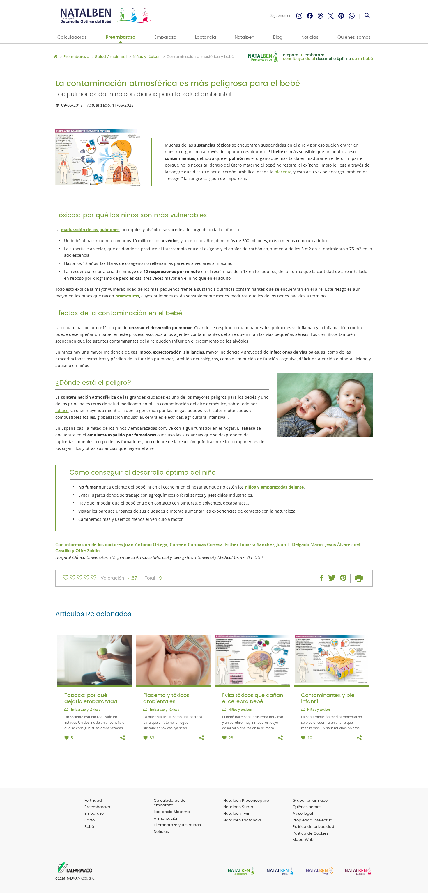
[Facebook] (310, 16)
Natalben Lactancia (242, 820)
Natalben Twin (236, 814)
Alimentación (166, 819)
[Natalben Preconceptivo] (240, 871)
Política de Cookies (310, 833)
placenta (283, 171)
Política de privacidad (313, 827)
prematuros (127, 296)
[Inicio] (105, 15)
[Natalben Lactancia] (357, 871)
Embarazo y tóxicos (85, 709)
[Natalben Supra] (279, 871)
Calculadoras (72, 37)
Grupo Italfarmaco (310, 801)
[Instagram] (299, 16)
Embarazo (165, 37)
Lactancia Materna (172, 812)
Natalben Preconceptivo (246, 801)
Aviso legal (303, 814)
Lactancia (205, 37)
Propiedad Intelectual (313, 820)
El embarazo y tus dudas (177, 825)
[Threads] (320, 16)
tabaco (61, 410)
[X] (331, 16)
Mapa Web (303, 840)
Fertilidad (93, 801)
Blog (277, 37)
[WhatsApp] (352, 16)
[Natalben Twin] (318, 871)
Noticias (310, 37)
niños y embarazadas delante (274, 487)
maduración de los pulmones (90, 229)
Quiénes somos (354, 37)
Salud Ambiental (111, 57)
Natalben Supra (238, 807)
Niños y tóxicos (146, 57)
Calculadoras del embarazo (170, 803)
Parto (89, 820)
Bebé (89, 827)
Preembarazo (120, 37)
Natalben (244, 37)
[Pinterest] (341, 16)
